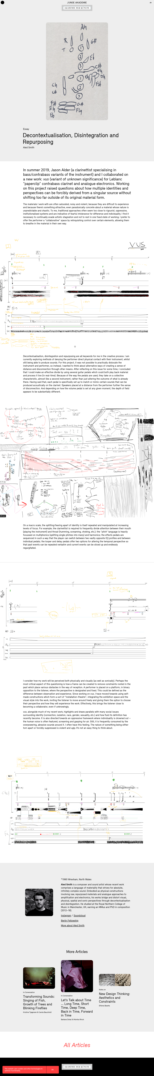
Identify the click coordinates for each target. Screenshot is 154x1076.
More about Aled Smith (72, 925)
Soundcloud (79, 915)
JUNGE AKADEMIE (77, 2)
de (151, 2)
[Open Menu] (2, 2)
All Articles (77, 1044)
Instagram (66, 915)
